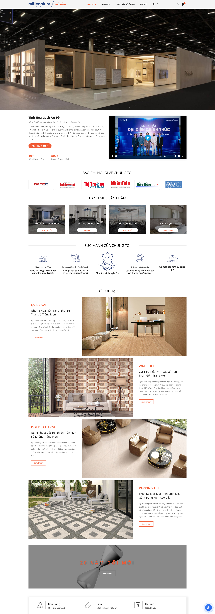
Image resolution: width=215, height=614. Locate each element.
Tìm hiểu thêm (39, 146)
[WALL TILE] (80, 387)
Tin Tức (143, 4)
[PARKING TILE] (80, 509)
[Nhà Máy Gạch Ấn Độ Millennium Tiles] (47, 4)
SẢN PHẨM (105, 4)
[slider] (136, 156)
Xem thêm (38, 337)
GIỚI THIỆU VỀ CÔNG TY (126, 4)
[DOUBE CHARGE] (134, 448)
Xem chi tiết (47, 230)
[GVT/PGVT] (134, 326)
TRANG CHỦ (91, 4)
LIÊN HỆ (155, 4)
